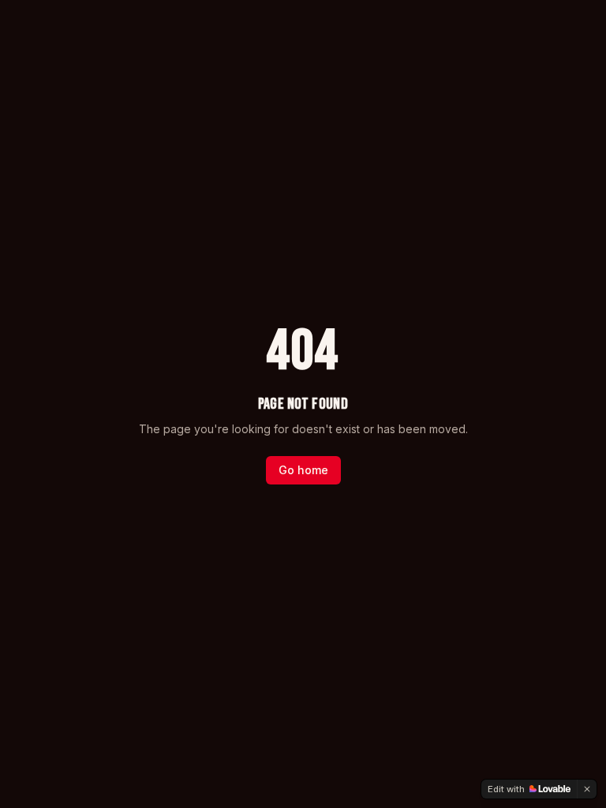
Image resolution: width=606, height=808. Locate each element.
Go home (303, 470)
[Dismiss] (587, 789)
